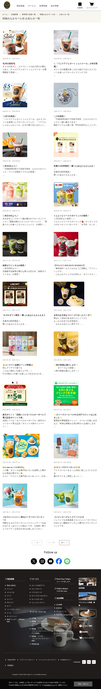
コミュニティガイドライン (47, 660)
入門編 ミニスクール (39, 618)
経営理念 (59, 608)
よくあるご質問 (87, 626)
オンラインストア (88, 638)
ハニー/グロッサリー (13, 609)
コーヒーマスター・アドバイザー (65, 635)
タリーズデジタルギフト (40, 596)
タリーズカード (37, 589)
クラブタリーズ (37, 592)
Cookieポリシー (66, 660)
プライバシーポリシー (27, 660)
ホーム (5, 14)
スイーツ (10, 599)
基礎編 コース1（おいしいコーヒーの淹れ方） (40, 623)
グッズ (9, 613)
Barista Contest (61, 630)
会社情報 (60, 598)
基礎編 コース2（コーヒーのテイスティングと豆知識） (40, 631)
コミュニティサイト (38, 602)
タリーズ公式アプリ (38, 585)
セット (9, 606)
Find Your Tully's (64, 580)
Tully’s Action (62, 590)
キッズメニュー (12, 616)
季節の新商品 (11, 585)
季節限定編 (35, 644)
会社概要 (59, 604)
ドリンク (10, 589)
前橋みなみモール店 (47, 14)
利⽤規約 (10, 665)
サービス (35, 579)
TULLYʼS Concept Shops (64, 615)
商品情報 (10, 579)
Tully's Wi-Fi (12, 660)
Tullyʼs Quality (63, 624)
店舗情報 (85, 632)
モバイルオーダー (37, 599)
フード (9, 596)
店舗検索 (14, 14)
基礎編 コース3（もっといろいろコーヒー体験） (40, 638)
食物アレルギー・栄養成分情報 (16, 620)
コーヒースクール (39, 612)
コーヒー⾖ (10, 592)
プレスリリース (61, 611)
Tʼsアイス (10, 602)
